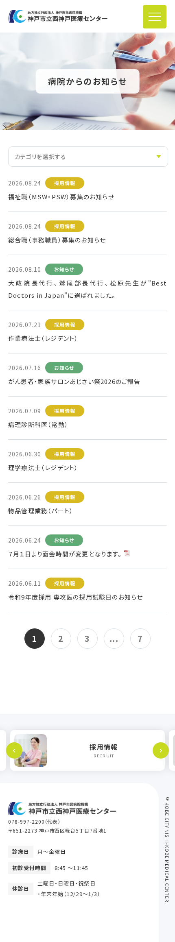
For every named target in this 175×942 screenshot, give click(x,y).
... (114, 638)
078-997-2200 (26, 821)
